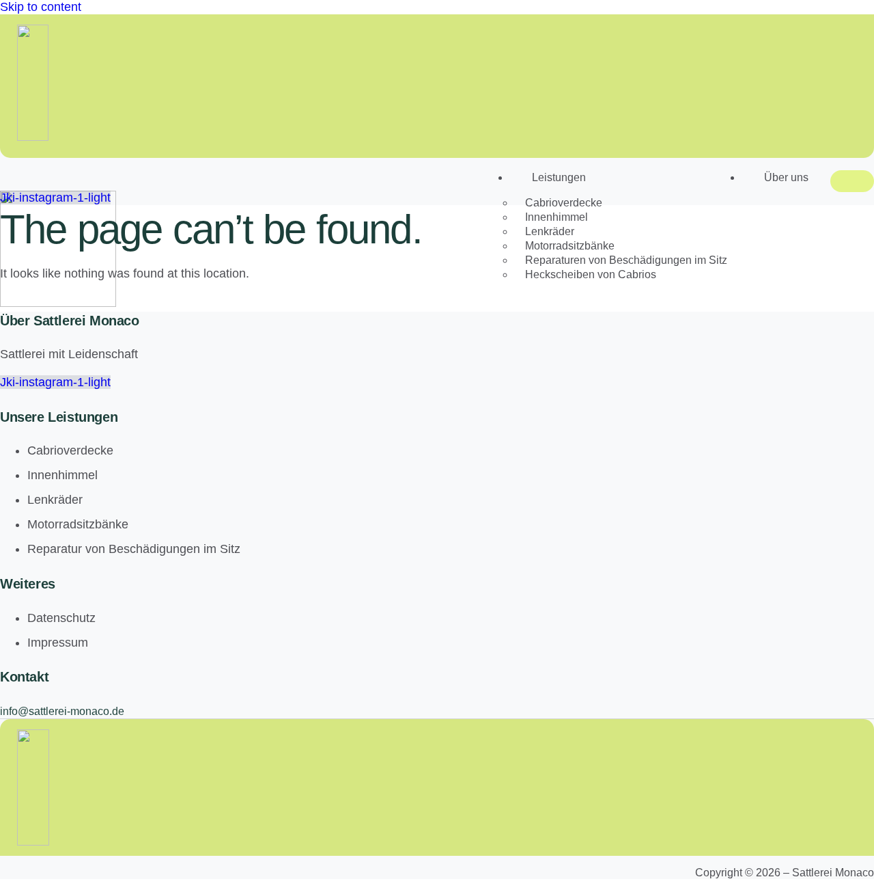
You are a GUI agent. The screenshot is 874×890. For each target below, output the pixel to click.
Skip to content (40, 7)
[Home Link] (58, 303)
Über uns (786, 177)
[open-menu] (852, 181)
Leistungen (559, 177)
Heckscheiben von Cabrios (590, 274)
